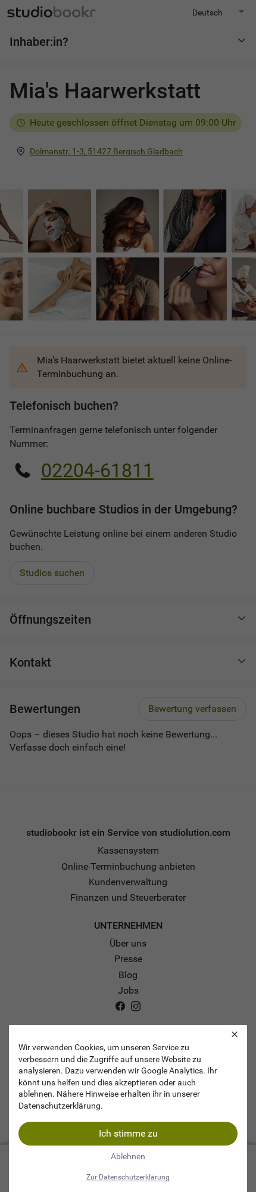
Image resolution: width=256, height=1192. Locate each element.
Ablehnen (128, 1156)
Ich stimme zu (128, 1133)
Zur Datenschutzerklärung (128, 1177)
